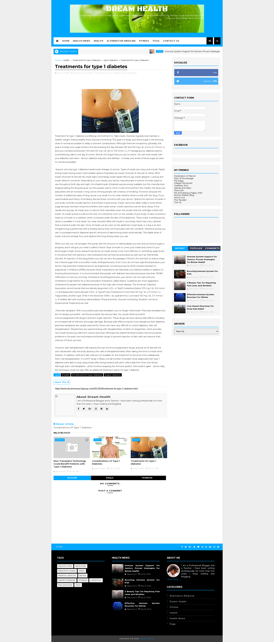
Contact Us (171, 41)
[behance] (210, 547)
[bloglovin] (198, 547)
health (146, 51)
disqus (109, 478)
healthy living (67, 571)
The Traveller (180, 200)
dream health (178, 601)
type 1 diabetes (111, 60)
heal (82, 571)
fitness (83, 580)
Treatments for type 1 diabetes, (108, 73)
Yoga (156, 41)
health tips (65, 566)
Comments (212, 248)
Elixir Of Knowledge (184, 178)
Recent (180, 248)
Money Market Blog (184, 195)
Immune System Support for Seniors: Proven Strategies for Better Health (188, 51)
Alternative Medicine (121, 41)
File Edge (179, 181)
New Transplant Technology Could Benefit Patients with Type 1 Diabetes (70, 464)
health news (177, 618)
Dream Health (137, 9)
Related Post (62, 433)
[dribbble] (202, 547)
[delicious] (218, 547)
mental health (67, 575)
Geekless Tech (181, 185)
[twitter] (185, 547)
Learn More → (174, 579)
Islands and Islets (182, 188)
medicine (80, 566)
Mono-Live (179, 197)
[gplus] (190, 547)
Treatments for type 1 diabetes (86, 60)
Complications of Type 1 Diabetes (106, 462)
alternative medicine (182, 596)
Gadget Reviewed (183, 183)
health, (90, 73)
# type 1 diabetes (113, 375)
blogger (72, 478)
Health (98, 41)
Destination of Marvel (185, 176)
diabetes (60, 440)
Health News (81, 41)
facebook (147, 478)
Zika (78, 585)
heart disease (67, 580)
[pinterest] (194, 547)
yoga (173, 624)
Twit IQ (177, 202)
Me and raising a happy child (188, 193)
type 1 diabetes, (130, 73)
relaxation (65, 585)
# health (65, 375)
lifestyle (96, 580)
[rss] (206, 547)
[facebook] (182, 547)
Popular (196, 248)
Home (65, 41)
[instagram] (214, 547)
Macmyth (179, 190)
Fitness (144, 41)
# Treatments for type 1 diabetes (87, 375)
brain (82, 575)
